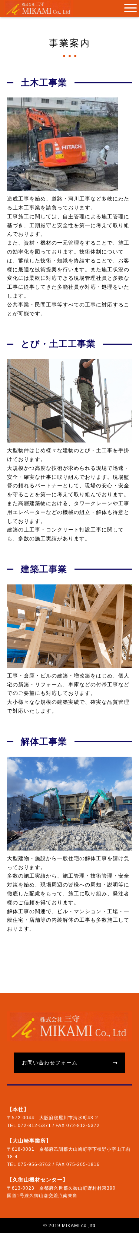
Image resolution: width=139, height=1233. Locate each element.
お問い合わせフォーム (49, 1062)
